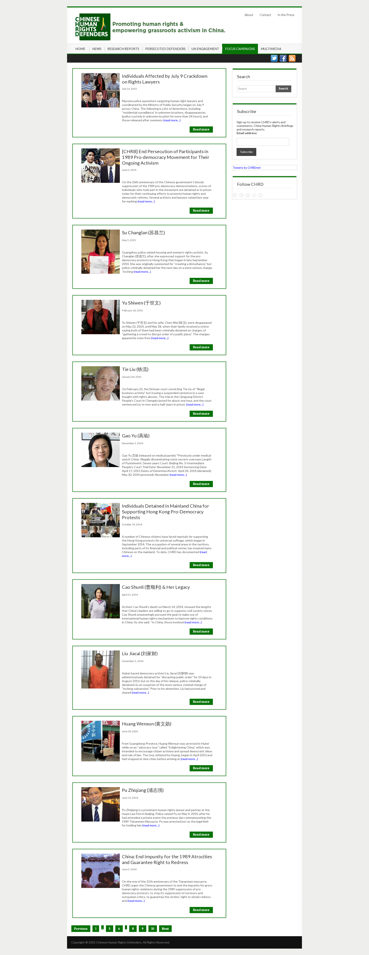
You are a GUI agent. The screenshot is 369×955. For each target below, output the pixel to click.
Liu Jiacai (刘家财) (140, 653)
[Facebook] (283, 58)
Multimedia (271, 49)
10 (152, 929)
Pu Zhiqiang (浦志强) (143, 790)
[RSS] (292, 58)
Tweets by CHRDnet (247, 167)
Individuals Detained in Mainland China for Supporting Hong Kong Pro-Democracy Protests (165, 511)
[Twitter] (274, 58)
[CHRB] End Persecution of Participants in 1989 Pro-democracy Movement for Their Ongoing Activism (165, 157)
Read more (201, 129)
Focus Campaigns (240, 49)
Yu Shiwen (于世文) (141, 303)
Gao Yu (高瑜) (136, 435)
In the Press (286, 15)
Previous (81, 929)
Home (80, 49)
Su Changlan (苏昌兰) (143, 232)
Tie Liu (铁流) (135, 369)
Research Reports (123, 49)
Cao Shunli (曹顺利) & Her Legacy (156, 587)
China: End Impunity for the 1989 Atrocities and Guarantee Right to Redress (167, 859)
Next (165, 929)
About (249, 15)
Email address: (247, 133)
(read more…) (172, 120)
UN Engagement (205, 49)
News (96, 49)
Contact (265, 15)
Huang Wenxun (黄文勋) (146, 724)
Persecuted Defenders (165, 49)
